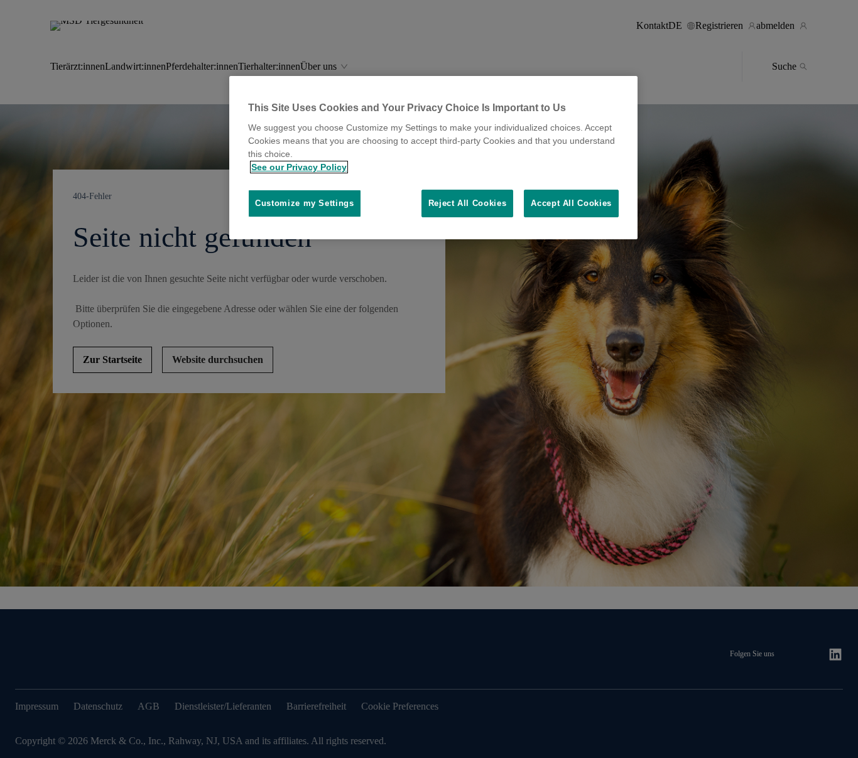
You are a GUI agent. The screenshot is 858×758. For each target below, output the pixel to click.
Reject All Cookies (467, 203)
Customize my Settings (304, 203)
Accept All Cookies (571, 203)
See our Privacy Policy (299, 167)
